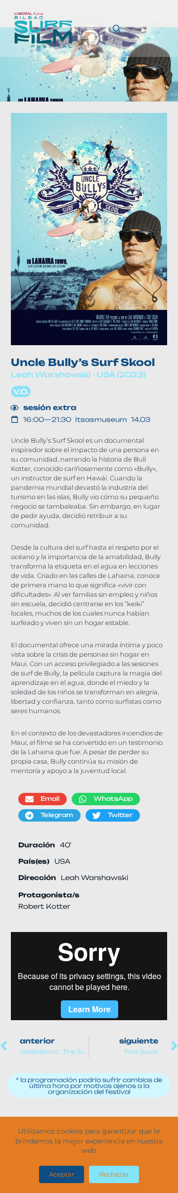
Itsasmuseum (103, 419)
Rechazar (114, 1174)
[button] (42, 799)
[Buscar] (116, 28)
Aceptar (61, 1174)
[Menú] (90, 29)
